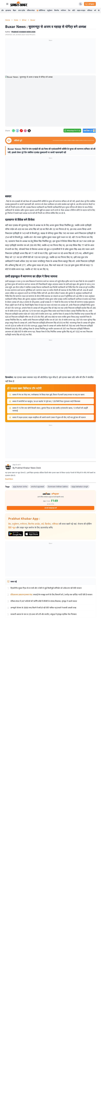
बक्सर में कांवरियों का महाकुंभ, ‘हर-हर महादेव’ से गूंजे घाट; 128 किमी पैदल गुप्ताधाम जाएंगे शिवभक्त (46, 401)
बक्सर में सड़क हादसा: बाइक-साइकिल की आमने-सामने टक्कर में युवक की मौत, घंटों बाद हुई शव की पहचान (49, 417)
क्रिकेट (48, 523)
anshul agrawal (37, 486)
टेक (69, 10)
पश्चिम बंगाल (31, 10)
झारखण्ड (8, 10)
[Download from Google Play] (15, 533)
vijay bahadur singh (80, 486)
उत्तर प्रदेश (21, 10)
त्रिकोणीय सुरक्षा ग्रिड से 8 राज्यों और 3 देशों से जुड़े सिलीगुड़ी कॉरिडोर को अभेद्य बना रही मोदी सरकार (46, 588)
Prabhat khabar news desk (23, 32)
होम (2, 10)
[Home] (18, 3)
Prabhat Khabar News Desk (28, 467)
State (16, 20)
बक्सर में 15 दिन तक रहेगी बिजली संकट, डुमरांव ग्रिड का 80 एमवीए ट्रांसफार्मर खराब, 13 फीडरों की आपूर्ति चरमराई (50, 409)
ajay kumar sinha (20, 486)
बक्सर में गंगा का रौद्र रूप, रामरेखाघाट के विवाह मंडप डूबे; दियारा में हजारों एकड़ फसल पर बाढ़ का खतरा (48, 394)
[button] (50, 101)
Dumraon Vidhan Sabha (58, 486)
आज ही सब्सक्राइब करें (50, 508)
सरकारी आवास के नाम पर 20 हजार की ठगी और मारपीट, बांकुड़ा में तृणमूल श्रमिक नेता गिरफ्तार (43, 614)
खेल (99, 10)
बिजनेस (56, 10)
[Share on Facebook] (17, 130)
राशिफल (89, 10)
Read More (9, 479)
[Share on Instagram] (25, 130)
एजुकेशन (49, 10)
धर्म (95, 10)
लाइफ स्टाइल (81, 10)
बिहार (14, 10)
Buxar (32, 20)
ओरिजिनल (42, 10)
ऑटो (73, 10)
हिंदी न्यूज (12, 527)
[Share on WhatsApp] (13, 130)
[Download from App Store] (32, 533)
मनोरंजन (63, 10)
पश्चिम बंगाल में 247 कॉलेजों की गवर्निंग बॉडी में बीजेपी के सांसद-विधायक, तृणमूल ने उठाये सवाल (43, 601)
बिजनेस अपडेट (34, 523)
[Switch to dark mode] (81, 4)
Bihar (24, 20)
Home (7, 20)
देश (9, 523)
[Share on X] (29, 130)
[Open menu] (7, 4)
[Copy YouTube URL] (21, 130)
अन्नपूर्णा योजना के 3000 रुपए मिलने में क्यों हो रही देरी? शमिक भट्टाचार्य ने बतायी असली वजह (43, 607)
